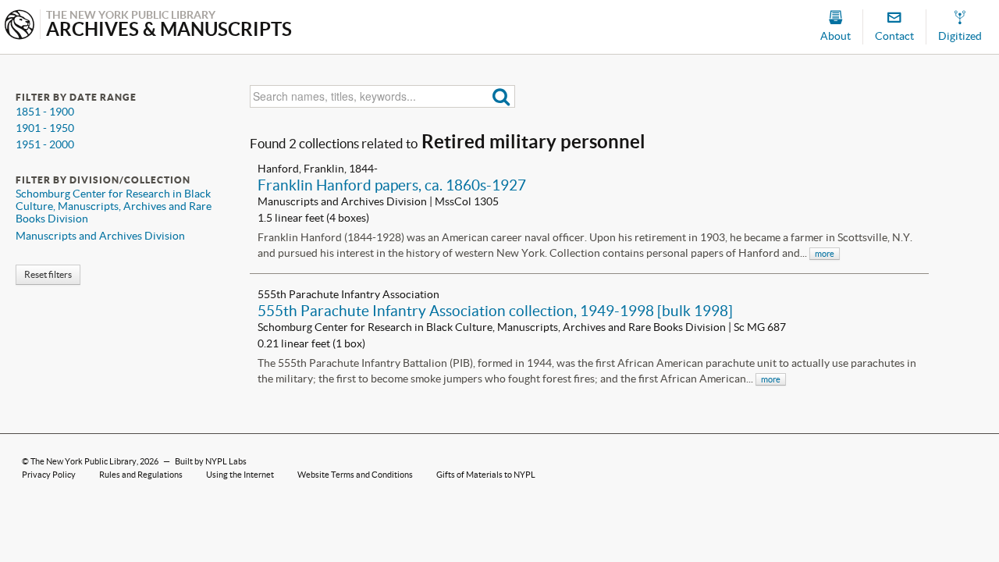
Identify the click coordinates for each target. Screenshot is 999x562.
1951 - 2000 (45, 144)
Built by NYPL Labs (211, 461)
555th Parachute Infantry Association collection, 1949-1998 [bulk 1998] (495, 310)
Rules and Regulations (141, 474)
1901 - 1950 (45, 128)
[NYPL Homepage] (19, 26)
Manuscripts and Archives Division (100, 235)
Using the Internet (240, 474)
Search (501, 96)
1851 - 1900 (45, 111)
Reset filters (48, 274)
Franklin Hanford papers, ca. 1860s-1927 (392, 185)
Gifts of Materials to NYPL (485, 474)
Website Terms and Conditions (355, 474)
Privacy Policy (49, 474)
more (824, 253)
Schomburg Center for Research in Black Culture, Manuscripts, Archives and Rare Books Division (114, 206)
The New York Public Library (83, 461)
